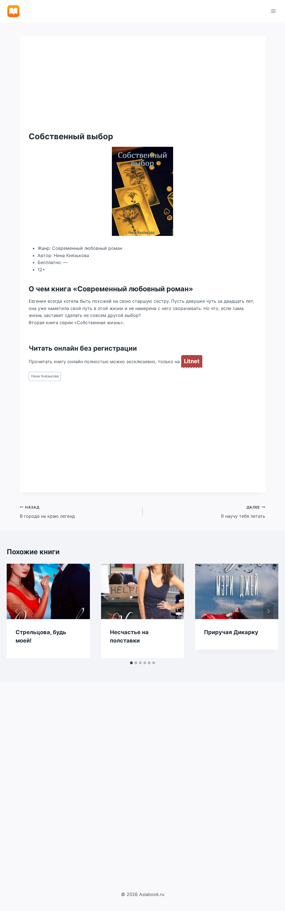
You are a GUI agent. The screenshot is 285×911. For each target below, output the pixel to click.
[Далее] (268, 611)
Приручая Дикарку (231, 632)
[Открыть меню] (273, 11)
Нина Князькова (45, 376)
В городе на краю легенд (47, 512)
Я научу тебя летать (243, 512)
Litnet (192, 361)
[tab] (131, 662)
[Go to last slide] (17, 611)
